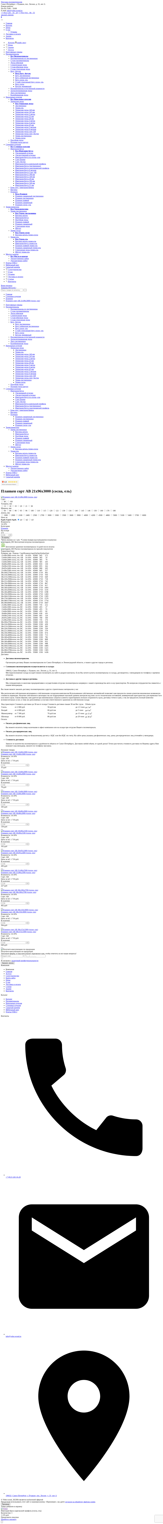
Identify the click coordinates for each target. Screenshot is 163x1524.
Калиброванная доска (19, 95)
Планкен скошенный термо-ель (28, 248)
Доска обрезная (17, 63)
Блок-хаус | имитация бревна (22, 187)
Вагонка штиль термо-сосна (26, 235)
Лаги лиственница (18, 93)
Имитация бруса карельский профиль (30, 164)
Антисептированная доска (21, 91)
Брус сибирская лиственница (27, 78)
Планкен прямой (22, 200)
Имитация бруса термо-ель (26, 243)
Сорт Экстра (20, 162)
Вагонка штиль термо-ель (25, 241)
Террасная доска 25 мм (24, 116)
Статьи (11, 279)
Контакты (10, 38)
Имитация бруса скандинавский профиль (32, 168)
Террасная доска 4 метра (25, 123)
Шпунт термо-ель (22, 252)
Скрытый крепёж (13, 267)
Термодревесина (12, 207)
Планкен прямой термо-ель (26, 246)
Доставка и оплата (13, 34)
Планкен (14, 192)
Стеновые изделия (13, 144)
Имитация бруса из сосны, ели (27, 157)
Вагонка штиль (21, 215)
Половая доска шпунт (19, 142)
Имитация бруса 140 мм (25, 177)
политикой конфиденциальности (25, 961)
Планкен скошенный (23, 203)
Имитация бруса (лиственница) (28, 166)
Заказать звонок (8, 963)
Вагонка (14, 190)
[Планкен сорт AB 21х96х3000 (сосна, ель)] (19, 497)
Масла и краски (12, 254)
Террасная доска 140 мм (25, 110)
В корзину (5, 537)
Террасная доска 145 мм (25, 112)
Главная (9, 23)
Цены (8, 28)
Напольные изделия (14, 97)
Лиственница (20, 106)
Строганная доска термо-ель (26, 250)
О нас (8, 30)
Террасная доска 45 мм (24, 125)
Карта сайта (10, 978)
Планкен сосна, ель (23, 205)
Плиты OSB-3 (11, 263)
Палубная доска (17, 140)
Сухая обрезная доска (19, 67)
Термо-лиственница (23, 136)
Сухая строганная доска (20, 69)
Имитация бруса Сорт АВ (25, 172)
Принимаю (5, 1504)
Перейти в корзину (8, 1519)
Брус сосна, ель (21, 80)
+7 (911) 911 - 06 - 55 (26, 13)
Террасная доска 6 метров (25, 129)
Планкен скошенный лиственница (29, 196)
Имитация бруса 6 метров (25, 170)
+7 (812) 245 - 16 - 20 (9, 13)
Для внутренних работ (20, 259)
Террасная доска (17, 101)
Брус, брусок (16, 71)
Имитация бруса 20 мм (24, 179)
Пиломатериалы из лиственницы (24, 58)
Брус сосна (19, 84)
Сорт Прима (20, 160)
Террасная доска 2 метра (25, 114)
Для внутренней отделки (25, 155)
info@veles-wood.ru (14, 11)
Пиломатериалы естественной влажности (28, 89)
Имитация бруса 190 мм (25, 175)
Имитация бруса (17, 149)
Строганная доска (22, 226)
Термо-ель (19, 108)
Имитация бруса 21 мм (24, 185)
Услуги (11, 50)
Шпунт (18, 228)
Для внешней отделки (24, 153)
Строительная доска (19, 65)
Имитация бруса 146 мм (25, 183)
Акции (8, 36)
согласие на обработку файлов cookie (80, 1502)
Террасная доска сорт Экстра (27, 134)
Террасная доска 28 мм (24, 119)
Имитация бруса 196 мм (25, 181)
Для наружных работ (19, 261)
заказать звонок (7, 15)
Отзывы (14, 32)
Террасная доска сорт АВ (25, 132)
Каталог (9, 25)
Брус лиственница (22, 76)
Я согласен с (19, 961)
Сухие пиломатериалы (20, 61)
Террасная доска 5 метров (25, 127)
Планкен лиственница (24, 198)
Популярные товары (14, 52)
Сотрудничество (14, 270)
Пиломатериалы (12, 54)
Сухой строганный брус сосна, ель (29, 82)
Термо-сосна (20, 138)
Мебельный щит (12, 265)
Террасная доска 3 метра (25, 121)
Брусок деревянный (23, 86)
